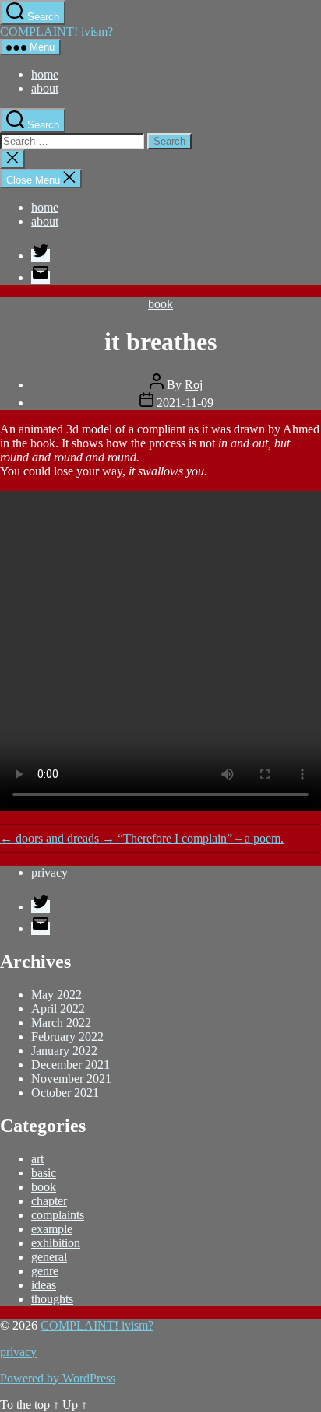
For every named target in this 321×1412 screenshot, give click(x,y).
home (44, 74)
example (51, 1228)
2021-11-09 (185, 402)
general (49, 1256)
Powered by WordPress (57, 1378)
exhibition (55, 1242)
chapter (49, 1200)
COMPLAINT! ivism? (56, 31)
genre (44, 1270)
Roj (194, 384)
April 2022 (58, 1008)
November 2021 (71, 1078)
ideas (43, 1284)
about (44, 88)
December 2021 (70, 1064)
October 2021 (65, 1092)
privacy (49, 872)
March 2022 (61, 1022)
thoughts (52, 1298)
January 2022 (64, 1050)
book (160, 303)
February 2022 (67, 1036)
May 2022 (56, 994)
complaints (57, 1214)
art (37, 1158)
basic (43, 1172)
